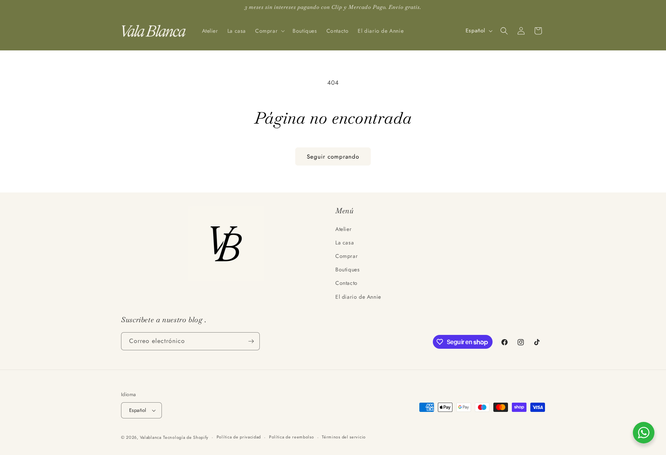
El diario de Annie (358, 297)
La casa (344, 242)
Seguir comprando (333, 156)
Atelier (343, 229)
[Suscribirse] (250, 341)
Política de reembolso (291, 437)
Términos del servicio (344, 437)
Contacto (346, 283)
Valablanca (150, 437)
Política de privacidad (239, 437)
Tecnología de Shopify (186, 437)
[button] (269, 31)
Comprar (346, 256)
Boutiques (347, 269)
